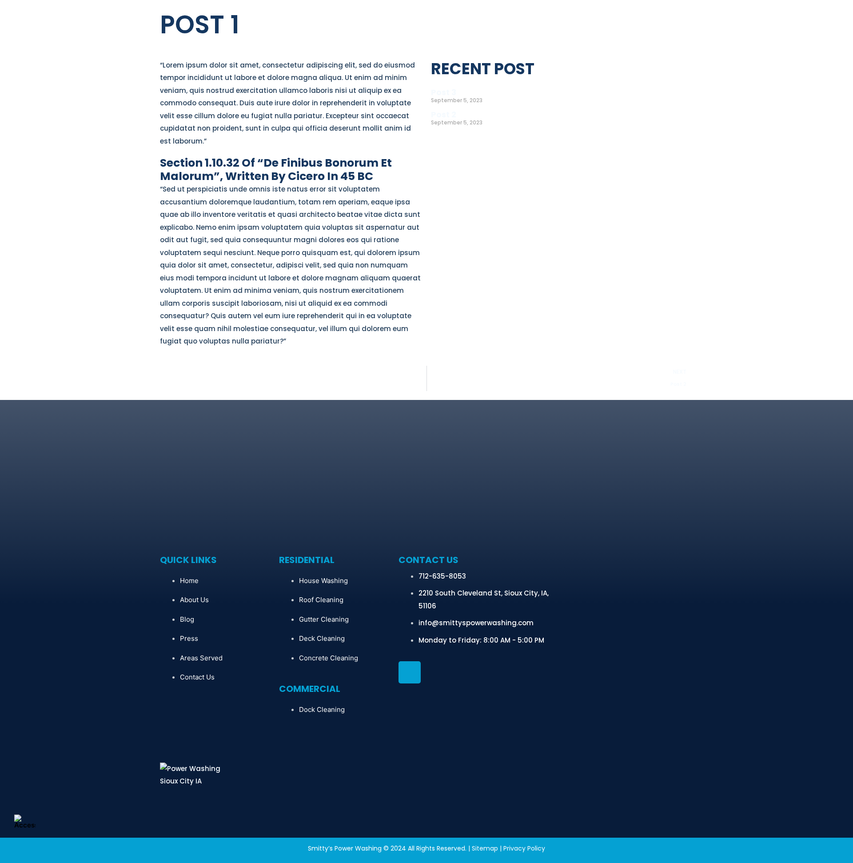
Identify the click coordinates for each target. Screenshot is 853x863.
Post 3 (443, 92)
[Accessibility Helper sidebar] (25, 821)
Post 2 (443, 114)
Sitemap (485, 848)
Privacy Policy (524, 848)
